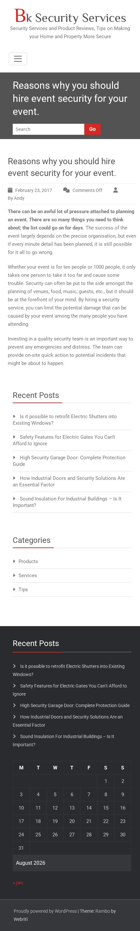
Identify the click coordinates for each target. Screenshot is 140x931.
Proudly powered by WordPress (45, 911)
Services (28, 575)
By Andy (16, 198)
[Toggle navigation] (18, 58)
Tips (23, 589)
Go (92, 129)
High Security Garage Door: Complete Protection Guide (75, 705)
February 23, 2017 (33, 190)
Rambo (102, 911)
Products (28, 561)
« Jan (18, 882)
